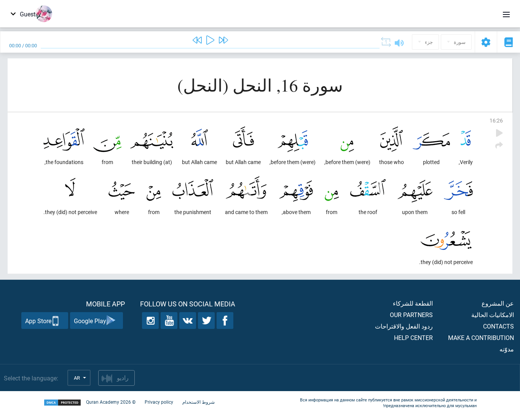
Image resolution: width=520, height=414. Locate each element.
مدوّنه (506, 349)
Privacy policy (159, 402)
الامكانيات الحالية (492, 315)
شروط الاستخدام (198, 402)
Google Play (90, 321)
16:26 (496, 120)
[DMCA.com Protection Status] (62, 403)
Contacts (498, 326)
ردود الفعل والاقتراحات (404, 326)
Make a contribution (481, 337)
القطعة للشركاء (413, 303)
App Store (38, 321)
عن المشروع (498, 303)
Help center (413, 337)
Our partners (411, 315)
